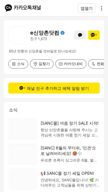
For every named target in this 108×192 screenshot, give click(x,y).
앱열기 (87, 8)
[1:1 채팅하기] (80, 35)
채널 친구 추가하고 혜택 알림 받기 (58, 88)
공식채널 (62, 33)
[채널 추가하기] (94, 35)
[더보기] (99, 8)
